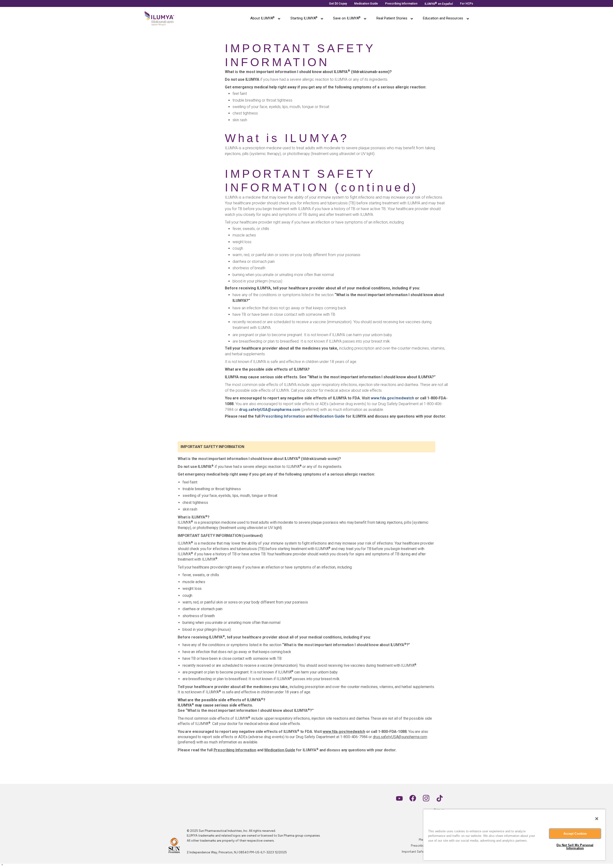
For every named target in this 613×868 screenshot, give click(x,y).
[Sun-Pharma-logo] (174, 845)
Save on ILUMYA (346, 18)
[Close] (596, 818)
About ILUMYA (262, 18)
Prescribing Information (283, 416)
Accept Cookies (575, 833)
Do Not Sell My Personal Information (574, 846)
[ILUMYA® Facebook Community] (413, 798)
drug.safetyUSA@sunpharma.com (269, 409)
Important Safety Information (423, 851)
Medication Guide (329, 416)
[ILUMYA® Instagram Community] (426, 798)
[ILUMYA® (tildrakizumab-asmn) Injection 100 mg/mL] (159, 18)
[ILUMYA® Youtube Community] (399, 798)
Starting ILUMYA (303, 18)
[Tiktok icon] (439, 798)
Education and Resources (443, 18)
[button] (279, 18)
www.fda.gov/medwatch (392, 398)
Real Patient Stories (391, 18)
